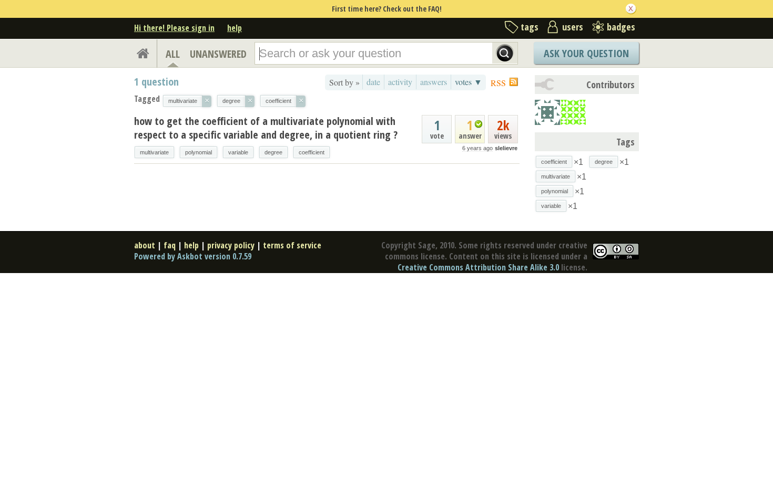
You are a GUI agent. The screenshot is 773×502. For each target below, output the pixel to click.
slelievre (506, 148)
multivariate (154, 152)
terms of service (292, 245)
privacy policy (231, 245)
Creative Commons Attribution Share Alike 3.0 (478, 267)
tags (529, 26)
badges (621, 26)
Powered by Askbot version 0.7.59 (192, 256)
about (144, 245)
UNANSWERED (218, 54)
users (572, 26)
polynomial (198, 152)
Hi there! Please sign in (174, 28)
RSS (498, 82)
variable (238, 152)
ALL (173, 54)
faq (170, 245)
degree (273, 152)
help (234, 28)
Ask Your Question (586, 53)
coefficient (311, 152)
